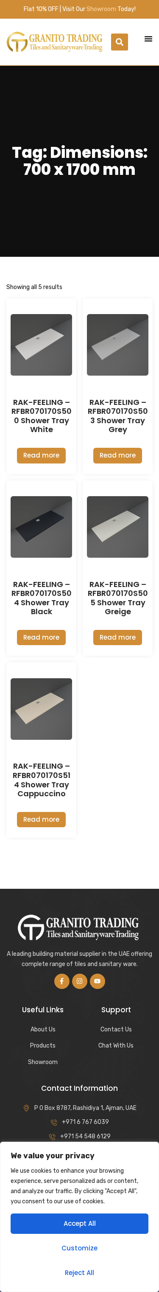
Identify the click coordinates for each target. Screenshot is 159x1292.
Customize (79, 1248)
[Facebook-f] (62, 981)
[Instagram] (79, 981)
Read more (41, 455)
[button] (119, 42)
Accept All (80, 1223)
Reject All (79, 1272)
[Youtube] (97, 981)
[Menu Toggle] (148, 38)
